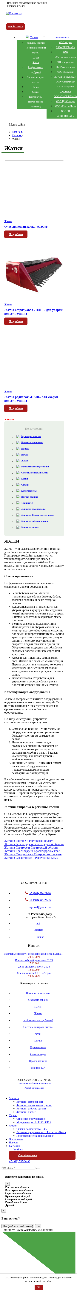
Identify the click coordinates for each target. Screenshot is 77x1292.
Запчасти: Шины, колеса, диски (37, 515)
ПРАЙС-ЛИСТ (15, 26)
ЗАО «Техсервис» (65, 86)
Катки (35, 87)
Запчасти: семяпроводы (33, 509)
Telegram (38, 929)
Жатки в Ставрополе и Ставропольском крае (32, 854)
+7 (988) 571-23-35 (40, 900)
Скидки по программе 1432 (31, 1129)
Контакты (14, 1146)
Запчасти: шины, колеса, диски (34, 1105)
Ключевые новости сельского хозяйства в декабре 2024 (34, 953)
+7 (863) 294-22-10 (40, 893)
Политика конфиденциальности (34, 1083)
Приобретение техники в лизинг (34, 1135)
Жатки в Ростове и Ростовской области (29, 840)
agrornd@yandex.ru (40, 907)
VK (38, 923)
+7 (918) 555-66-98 (19, 1161)
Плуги (36, 57)
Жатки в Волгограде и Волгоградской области (34, 844)
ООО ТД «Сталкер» (65, 101)
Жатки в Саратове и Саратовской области (31, 847)
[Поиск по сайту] (37, 1168)
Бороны (35, 52)
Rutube (40, 937)
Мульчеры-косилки (35, 43)
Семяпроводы (38, 1054)
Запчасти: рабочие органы (34, 521)
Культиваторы (35, 97)
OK (38, 1287)
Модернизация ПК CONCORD (33, 1122)
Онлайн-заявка (27, 1155)
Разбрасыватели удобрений (35, 466)
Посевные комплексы (36, 47)
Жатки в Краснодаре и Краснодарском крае (32, 851)
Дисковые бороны (38, 999)
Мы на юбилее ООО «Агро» (34, 972)
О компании (16, 1139)
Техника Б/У (38, 1067)
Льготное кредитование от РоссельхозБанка (41, 1132)
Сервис (13, 1115)
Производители (62, 37)
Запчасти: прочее (30, 527)
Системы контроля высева (34, 472)
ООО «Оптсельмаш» (65, 81)
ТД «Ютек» (65, 91)
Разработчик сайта (34, 1087)
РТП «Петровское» (66, 62)
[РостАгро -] (13, 13)
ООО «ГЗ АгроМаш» (65, 106)
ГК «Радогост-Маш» (65, 67)
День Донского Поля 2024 (34, 966)
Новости (14, 1142)
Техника (34, 37)
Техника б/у (35, 106)
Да (38, 1226)
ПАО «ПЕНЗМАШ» (65, 47)
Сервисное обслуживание (30, 1118)
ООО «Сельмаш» (65, 72)
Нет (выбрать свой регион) (18, 1226)
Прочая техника (35, 101)
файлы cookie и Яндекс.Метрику (40, 1277)
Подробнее (16, 234)
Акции (13, 1125)
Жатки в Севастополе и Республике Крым (31, 857)
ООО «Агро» (65, 42)
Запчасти (14, 1098)
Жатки (36, 62)
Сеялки (35, 92)
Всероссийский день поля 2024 (34, 960)
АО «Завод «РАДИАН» (65, 77)
